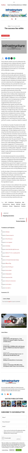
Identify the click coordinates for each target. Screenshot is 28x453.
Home (9, 26)
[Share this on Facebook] (6, 58)
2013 (6, 202)
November (23, 204)
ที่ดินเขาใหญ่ (8, 263)
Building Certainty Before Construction (12, 360)
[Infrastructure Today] (14, 10)
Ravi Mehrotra (5, 206)
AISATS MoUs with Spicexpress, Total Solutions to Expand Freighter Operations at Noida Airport (13, 340)
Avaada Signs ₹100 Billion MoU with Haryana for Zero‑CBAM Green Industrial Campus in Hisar (14, 348)
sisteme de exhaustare (11, 281)
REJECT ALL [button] (12, 450)
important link (9, 277)
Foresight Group (18, 202)
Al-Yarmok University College (12, 259)
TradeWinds (23, 206)
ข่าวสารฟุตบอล (9, 242)
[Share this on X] (12, 58)
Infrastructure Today (6, 204)
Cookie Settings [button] (5, 450)
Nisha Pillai (18, 204)
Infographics (9, 273)
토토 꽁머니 (8, 288)
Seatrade (11, 206)
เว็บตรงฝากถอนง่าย (10, 235)
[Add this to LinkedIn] (9, 58)
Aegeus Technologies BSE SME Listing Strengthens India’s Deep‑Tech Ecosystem (13, 365)
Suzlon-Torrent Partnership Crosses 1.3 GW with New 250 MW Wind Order (13, 354)
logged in (9, 301)
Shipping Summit (17, 206)
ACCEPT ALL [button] (18, 450)
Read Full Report (9, 266)
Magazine (13, 204)
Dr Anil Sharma (11, 202)
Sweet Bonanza (9, 238)
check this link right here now (12, 249)
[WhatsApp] (14, 58)
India (23, 202)
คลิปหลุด (7, 231)
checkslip (8, 245)
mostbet (7, 256)
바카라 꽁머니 (9, 284)
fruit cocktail (8, 270)
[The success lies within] (14, 46)
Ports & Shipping (5, 35)
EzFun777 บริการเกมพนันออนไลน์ (13, 252)
